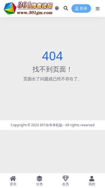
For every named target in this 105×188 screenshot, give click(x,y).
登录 (83, 8)
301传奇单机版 (51, 125)
